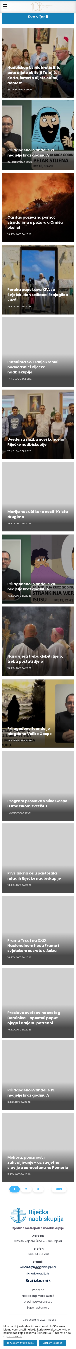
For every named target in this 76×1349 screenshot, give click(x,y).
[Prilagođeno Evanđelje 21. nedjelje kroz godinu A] (38, 135)
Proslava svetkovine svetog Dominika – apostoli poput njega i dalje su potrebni (33, 1018)
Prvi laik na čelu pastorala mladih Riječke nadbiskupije (34, 876)
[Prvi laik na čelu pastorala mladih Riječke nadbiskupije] (38, 858)
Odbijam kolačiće (52, 1342)
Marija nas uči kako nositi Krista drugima (37, 514)
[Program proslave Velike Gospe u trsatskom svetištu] (38, 786)
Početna (38, 1290)
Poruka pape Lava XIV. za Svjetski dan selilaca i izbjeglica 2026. (37, 294)
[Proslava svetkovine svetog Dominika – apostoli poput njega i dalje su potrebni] (38, 1003)
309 (59, 1189)
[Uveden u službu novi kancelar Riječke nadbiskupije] (38, 424)
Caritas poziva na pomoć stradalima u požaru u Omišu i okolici (36, 222)
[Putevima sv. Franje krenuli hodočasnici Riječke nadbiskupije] (38, 352)
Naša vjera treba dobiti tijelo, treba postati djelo (35, 659)
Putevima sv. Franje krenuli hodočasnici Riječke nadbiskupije (32, 367)
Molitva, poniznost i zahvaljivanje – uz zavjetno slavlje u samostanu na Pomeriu (37, 1162)
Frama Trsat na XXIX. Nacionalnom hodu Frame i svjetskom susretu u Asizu (33, 945)
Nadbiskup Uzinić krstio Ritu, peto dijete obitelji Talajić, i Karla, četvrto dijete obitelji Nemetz (34, 75)
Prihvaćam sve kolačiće (20, 1342)
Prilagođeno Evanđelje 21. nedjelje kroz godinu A (31, 153)
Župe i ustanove (38, 1307)
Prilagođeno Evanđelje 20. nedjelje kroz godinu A (31, 586)
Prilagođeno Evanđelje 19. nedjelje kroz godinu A (31, 1093)
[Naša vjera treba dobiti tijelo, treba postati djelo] (38, 641)
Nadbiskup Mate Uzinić (38, 1296)
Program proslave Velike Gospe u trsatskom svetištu (37, 803)
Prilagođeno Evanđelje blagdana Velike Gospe (29, 731)
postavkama (14, 1336)
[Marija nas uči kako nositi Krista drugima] (38, 496)
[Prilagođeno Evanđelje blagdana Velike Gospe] (38, 713)
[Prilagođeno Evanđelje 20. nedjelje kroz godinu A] (38, 569)
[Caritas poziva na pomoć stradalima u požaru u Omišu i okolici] (38, 207)
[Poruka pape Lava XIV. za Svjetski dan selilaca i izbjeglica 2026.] (38, 280)
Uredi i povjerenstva (38, 1302)
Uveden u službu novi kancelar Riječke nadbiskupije (36, 442)
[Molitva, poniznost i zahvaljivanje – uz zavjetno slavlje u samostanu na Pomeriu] (38, 1147)
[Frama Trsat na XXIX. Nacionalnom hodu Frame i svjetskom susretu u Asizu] (38, 930)
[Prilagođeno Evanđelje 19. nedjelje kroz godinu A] (38, 1075)
